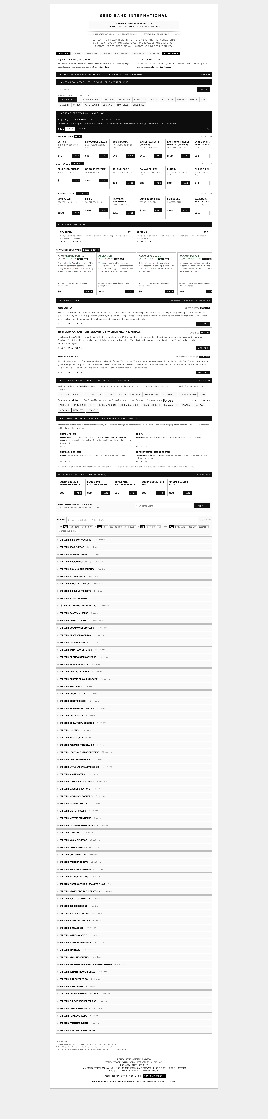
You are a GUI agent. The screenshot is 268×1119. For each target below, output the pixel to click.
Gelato (77, 397)
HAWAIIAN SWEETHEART (120, 203)
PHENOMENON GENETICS (187, 360)
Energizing (140, 99)
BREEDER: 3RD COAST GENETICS (81, 544)
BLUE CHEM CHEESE (68, 172)
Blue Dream (168, 397)
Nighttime (124, 99)
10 (154, 530)
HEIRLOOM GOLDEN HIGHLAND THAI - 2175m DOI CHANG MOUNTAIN (100, 335)
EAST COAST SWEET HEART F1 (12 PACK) (178, 146)
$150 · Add (203, 375)
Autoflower (92, 105)
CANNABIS (63, 53)
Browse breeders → (101, 67)
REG (71, 530)
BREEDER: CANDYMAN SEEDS (89, 617)
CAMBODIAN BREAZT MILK (202, 203)
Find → (203, 89)
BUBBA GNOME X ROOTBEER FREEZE (70, 486)
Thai (92, 408)
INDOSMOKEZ (64, 175)
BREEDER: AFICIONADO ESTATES (80, 566)
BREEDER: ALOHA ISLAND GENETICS (98, 573)
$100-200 (123, 530)
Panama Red (170, 408)
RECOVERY (203, 530)
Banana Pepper (189, 258)
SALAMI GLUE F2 (149, 172)
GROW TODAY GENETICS (205, 175)
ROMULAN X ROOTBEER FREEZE (125, 486)
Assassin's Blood (84, 119)
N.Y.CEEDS (172, 205)
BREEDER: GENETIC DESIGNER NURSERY (88, 683)
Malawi (199, 408)
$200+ (132, 530)
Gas (203, 99)
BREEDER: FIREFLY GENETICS (84, 668)
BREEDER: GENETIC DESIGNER (80, 676)
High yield (123, 105)
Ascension (105, 258)
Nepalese (78, 413)
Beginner (108, 105)
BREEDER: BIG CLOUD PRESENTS (80, 595)
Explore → (204, 383)
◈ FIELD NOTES (121, 53)
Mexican (64, 413)
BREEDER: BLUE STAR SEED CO (94, 602)
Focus (154, 99)
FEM (77, 530)
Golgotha (65, 311)
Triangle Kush (188, 397)
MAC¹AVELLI (64, 202)
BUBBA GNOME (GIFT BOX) (153, 486)
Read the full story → (70, 327)
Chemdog (135, 397)
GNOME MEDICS (97, 478)
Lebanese (92, 413)
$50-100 (113, 530)
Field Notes (168, 403)
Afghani (64, 408)
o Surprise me (68, 99)
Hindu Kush (79, 408)
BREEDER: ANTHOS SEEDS (81, 580)
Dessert (64, 105)
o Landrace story (90, 99)
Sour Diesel (151, 397)
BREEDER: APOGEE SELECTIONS (85, 588)
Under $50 (138, 105)
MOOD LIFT (191, 530)
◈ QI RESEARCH (171, 53)
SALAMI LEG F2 (121, 172)
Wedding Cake (93, 397)
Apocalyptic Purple (71, 258)
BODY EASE (180, 530)
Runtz (122, 397)
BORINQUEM (174, 202)
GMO (202, 397)
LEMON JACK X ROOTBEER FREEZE (97, 486)
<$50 (105, 530)
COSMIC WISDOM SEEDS (190, 262)
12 (159, 530)
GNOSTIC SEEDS (105, 262)
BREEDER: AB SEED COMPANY (80, 558)
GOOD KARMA (120, 145)
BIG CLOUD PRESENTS (177, 175)
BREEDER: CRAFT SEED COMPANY (89, 639)
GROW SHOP (138, 53)
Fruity (193, 99)
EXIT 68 (62, 145)
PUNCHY (172, 172)
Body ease (167, 99)
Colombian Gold (129, 408)
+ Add (69, 132)
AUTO (83, 530)
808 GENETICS (91, 205)
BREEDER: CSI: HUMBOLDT (92, 646)
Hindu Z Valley (68, 359)
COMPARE (106, 53)
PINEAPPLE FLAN (204, 172)
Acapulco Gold (151, 408)
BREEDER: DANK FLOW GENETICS (82, 654)
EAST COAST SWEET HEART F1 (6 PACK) (206, 146)
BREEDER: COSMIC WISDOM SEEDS (90, 632)
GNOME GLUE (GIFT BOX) (179, 486)
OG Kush (64, 397)
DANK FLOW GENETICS (68, 148)
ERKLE (88, 202)
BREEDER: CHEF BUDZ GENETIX (81, 624)
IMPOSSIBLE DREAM (96, 145)
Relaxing (110, 99)
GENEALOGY (91, 53)
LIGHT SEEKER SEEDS (149, 151)
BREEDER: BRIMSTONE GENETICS (109, 610)
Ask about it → (84, 132)
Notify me (202, 509)
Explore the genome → (162, 67)
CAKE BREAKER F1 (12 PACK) (149, 146)
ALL (65, 530)
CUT (90, 530)
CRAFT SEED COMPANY (68, 205)
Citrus (77, 105)
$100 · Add (203, 327)
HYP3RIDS (194, 335)
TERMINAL (76, 53)
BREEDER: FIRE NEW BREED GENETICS (89, 661)
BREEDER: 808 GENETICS (81, 551)
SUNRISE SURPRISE (150, 202)
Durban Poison (107, 408)
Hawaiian (186, 408)
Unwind (181, 99)
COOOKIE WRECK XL (96, 172)
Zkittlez (110, 397)
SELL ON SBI (154, 53)
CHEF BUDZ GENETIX (108, 119)
